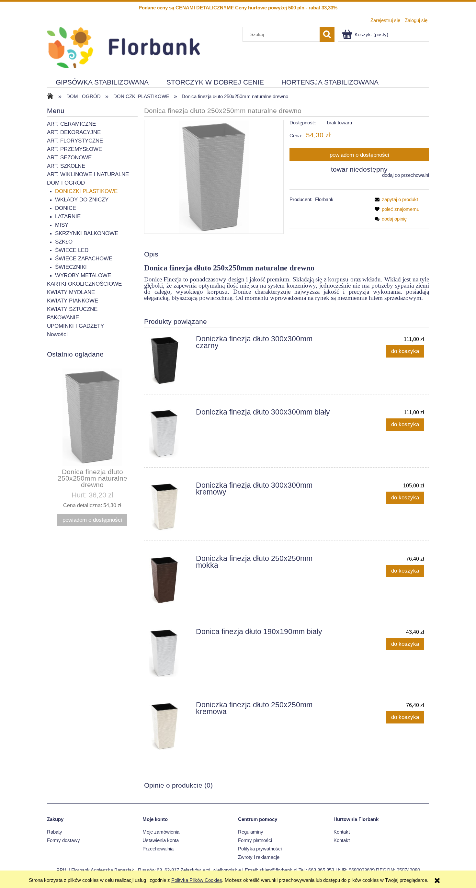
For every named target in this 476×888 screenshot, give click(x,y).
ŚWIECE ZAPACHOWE (83, 259)
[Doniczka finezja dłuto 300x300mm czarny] (169, 360)
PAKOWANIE (63, 317)
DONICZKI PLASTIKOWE (86, 191)
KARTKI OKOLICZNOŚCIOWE (84, 284)
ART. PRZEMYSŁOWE (74, 149)
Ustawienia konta (160, 840)
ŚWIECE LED (71, 250)
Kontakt (342, 832)
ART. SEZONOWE (69, 157)
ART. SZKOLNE (66, 166)
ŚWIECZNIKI (71, 267)
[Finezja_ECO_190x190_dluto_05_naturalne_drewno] (214, 176)
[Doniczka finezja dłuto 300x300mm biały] (169, 433)
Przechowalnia (158, 848)
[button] (395, 199)
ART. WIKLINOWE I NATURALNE (88, 174)
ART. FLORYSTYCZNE (75, 141)
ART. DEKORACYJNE (74, 132)
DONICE (65, 208)
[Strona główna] (123, 46)
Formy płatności (255, 840)
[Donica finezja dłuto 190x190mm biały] (169, 653)
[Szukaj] (327, 34)
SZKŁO (64, 242)
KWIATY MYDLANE (71, 292)
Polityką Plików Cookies (196, 880)
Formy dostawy (63, 840)
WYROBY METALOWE (83, 275)
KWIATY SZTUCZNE (72, 309)
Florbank (324, 199)
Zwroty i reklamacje (258, 857)
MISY (61, 225)
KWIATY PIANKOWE (72, 301)
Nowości (57, 334)
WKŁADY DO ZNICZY (81, 200)
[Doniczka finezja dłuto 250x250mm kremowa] (169, 726)
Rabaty (54, 832)
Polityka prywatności (260, 848)
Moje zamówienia (160, 832)
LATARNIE (68, 216)
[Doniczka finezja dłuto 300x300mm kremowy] (169, 506)
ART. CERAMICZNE (71, 124)
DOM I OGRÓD (66, 183)
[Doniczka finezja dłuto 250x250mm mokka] (169, 579)
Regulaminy (250, 832)
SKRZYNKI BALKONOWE (86, 233)
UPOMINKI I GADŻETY (75, 326)
